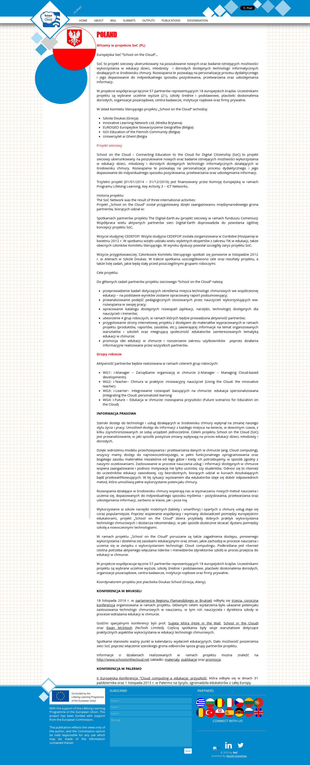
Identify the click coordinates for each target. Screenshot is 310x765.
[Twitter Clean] (240, 745)
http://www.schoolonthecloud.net (123, 659)
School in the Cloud (240, 623)
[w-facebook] (216, 750)
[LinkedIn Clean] (228, 745)
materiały (172, 659)
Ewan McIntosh (119, 627)
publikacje (189, 659)
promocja (213, 659)
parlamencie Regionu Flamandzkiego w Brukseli (173, 600)
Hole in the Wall (206, 623)
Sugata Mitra (179, 623)
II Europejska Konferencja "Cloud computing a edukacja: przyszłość (152, 678)
